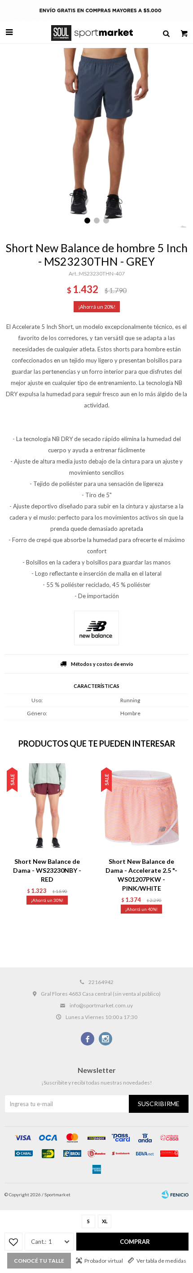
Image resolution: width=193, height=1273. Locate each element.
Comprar (135, 1241)
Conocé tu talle (39, 1260)
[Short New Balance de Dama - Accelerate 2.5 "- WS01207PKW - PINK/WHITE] (141, 808)
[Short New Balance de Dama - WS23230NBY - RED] (47, 808)
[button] (166, 32)
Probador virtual (103, 1260)
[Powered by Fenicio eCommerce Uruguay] (175, 1194)
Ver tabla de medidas (161, 1260)
